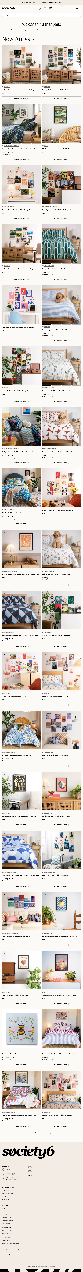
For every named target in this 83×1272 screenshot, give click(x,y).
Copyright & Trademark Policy (10, 1249)
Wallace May (48, 813)
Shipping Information (8, 1193)
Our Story (4, 1209)
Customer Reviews (7, 1217)
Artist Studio (5, 1233)
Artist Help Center (7, 1230)
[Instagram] (30, 1167)
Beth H (46, 146)
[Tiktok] (30, 1175)
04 (36, 143)
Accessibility (5, 1252)
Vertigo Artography (50, 207)
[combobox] (41, 15)
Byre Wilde (47, 1051)
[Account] (40, 8)
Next (55, 1134)
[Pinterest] (30, 1171)
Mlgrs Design (48, 632)
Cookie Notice (6, 1240)
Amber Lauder (48, 752)
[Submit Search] (4, 15)
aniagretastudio (9, 207)
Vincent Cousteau (49, 872)
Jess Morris (7, 1051)
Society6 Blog (6, 1214)
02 (16, 143)
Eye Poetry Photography (12, 933)
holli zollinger (49, 266)
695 (51, 1134)
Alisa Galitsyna (9, 510)
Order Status (5, 1199)
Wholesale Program (7, 1220)
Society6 (7, 87)
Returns (4, 1196)
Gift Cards (5, 1202)
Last (59, 1134)
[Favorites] (45, 8)
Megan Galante (49, 388)
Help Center (5, 1190)
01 (6, 143)
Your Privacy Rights (7, 1255)
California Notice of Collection (10, 1243)
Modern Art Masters (10, 571)
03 (26, 143)
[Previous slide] (5, 123)
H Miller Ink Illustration (11, 146)
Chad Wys (47, 693)
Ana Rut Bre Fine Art (50, 449)
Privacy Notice (6, 1237)
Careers (4, 1211)
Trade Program (6, 1223)
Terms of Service (6, 1246)
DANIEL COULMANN (9, 752)
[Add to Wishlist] (5, 47)
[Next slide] (37, 123)
